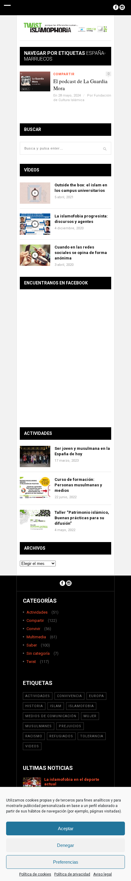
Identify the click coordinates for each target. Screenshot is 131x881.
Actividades (37, 612)
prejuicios (70, 726)
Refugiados (61, 736)
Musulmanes (38, 726)
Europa (96, 696)
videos (32, 746)
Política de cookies (35, 874)
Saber (32, 645)
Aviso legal (102, 874)
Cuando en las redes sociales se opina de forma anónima (81, 252)
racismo (33, 736)
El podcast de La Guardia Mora (80, 85)
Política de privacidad (72, 874)
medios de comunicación (50, 716)
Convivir (33, 628)
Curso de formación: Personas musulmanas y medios (78, 485)
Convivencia (69, 696)
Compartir (64, 74)
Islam (56, 706)
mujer (90, 716)
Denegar (65, 845)
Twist (31, 661)
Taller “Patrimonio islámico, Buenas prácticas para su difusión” (82, 518)
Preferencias (65, 862)
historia (34, 706)
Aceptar (65, 828)
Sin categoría (38, 653)
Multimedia (36, 637)
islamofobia (81, 706)
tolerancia (91, 736)
